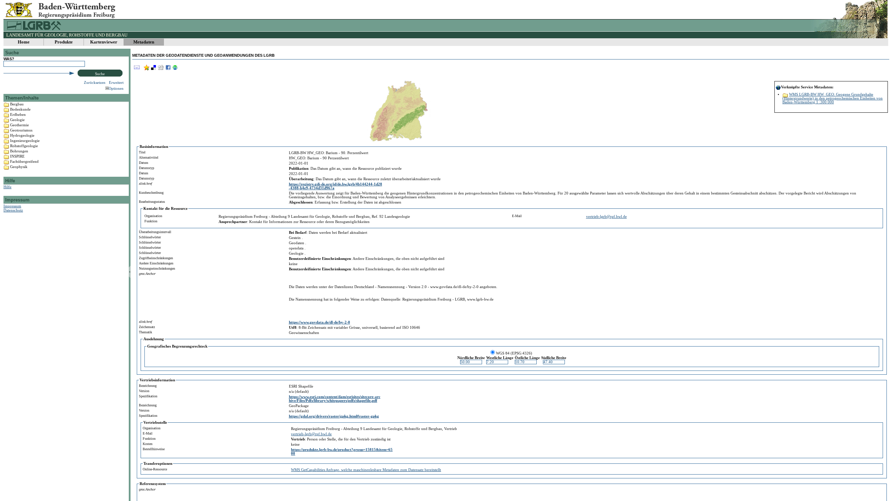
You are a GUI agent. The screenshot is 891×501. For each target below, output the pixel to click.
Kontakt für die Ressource (165, 208)
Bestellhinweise (154, 449)
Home (24, 42)
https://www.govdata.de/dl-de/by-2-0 (319, 322)
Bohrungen (19, 151)
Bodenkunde (20, 109)
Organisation (153, 216)
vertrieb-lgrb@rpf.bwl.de (606, 216)
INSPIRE (17, 156)
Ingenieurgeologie (25, 140)
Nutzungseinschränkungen (157, 268)
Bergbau (17, 104)
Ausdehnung (153, 339)
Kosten (147, 444)
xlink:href (145, 183)
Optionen (116, 88)
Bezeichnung (148, 386)
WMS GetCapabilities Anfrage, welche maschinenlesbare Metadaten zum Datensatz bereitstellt (366, 470)
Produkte (64, 42)
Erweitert (116, 82)
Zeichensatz (147, 327)
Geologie (17, 120)
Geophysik (18, 167)
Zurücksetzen (94, 82)
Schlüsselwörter (150, 237)
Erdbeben (18, 114)
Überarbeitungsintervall (155, 232)
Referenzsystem (153, 484)
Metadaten (143, 42)
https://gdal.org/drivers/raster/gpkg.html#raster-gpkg (334, 416)
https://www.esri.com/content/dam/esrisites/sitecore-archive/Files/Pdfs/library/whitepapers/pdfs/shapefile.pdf (334, 399)
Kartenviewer (103, 42)
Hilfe (7, 187)
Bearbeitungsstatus (152, 202)
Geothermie (19, 125)
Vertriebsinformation (157, 380)
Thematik (145, 332)
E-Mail (517, 216)
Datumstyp (146, 168)
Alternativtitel (148, 157)
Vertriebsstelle (155, 422)
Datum (143, 163)
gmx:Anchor (147, 274)
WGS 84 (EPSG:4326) (514, 353)
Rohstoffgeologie (24, 146)
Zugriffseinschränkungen (156, 258)
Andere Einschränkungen (156, 263)
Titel (142, 152)
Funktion (150, 221)
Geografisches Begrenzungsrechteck (177, 346)
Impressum (12, 206)
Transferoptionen (157, 464)
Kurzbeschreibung (151, 192)
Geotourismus (21, 130)
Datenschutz (13, 210)
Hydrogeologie (22, 135)
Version (144, 391)
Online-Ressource (155, 469)
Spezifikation (148, 396)
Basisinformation (154, 147)
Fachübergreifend (24, 161)
